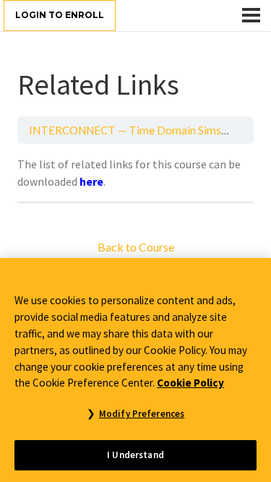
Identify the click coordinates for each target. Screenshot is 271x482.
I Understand (135, 455)
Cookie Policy (190, 383)
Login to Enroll (59, 14)
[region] (135, 370)
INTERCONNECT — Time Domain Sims (125, 130)
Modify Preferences (141, 414)
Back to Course (136, 247)
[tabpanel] (135, 172)
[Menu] (251, 15)
